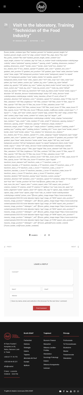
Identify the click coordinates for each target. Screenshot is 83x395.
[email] (60, 391)
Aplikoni (26, 365)
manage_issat (21, 41)
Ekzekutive (67, 348)
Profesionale (67, 340)
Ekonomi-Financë (50, 340)
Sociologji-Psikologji (51, 357)
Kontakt (26, 362)
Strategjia (27, 348)
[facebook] (63, 391)
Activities (34, 41)
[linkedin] (67, 391)
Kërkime (27, 344)
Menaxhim (47, 344)
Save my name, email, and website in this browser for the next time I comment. (39, 301)
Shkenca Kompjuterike (51, 365)
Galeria (26, 351)
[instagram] (74, 391)
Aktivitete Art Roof (30, 358)
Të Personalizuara (69, 344)
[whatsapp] (78, 391)
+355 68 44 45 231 (11, 362)
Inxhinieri (47, 368)
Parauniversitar (68, 355)
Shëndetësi (48, 354)
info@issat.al (8, 366)
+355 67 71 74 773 (11, 357)
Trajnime (27, 355)
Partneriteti (28, 340)
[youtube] (71, 391)
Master (65, 351)
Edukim (46, 361)
